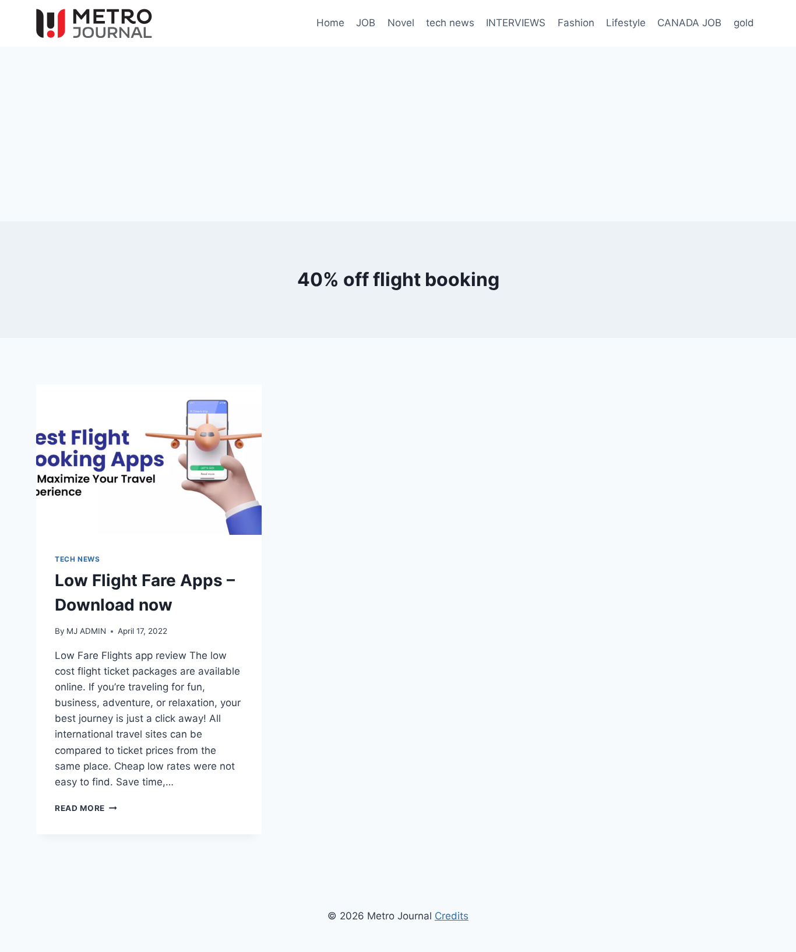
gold (744, 23)
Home (330, 23)
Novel (401, 23)
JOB (365, 23)
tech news (450, 23)
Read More (86, 808)
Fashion (576, 23)
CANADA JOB (689, 23)
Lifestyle (626, 23)
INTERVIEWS (515, 23)
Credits (452, 916)
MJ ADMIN (86, 631)
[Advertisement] (398, 134)
